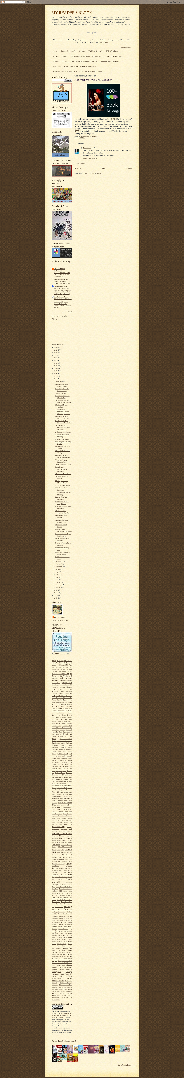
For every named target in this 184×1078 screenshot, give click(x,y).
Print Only (61, 893)
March (58, 582)
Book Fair (55, 719)
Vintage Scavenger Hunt (62, 972)
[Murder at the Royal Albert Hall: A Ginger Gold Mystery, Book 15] (128, 1051)
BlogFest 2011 (67, 709)
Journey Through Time (65, 812)
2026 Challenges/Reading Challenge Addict (87, 56)
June (57, 574)
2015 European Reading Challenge (63, 493)
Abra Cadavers (56, 683)
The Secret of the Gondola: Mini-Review (63, 512)
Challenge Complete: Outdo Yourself (61, 385)
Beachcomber (64, 704)
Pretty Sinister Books (61, 297)
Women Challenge (58, 993)
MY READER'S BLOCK (72, 12)
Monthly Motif (65, 846)
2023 (56, 355)
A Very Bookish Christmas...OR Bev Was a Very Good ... (62, 411)
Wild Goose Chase (57, 989)
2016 (56, 374)
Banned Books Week (61, 702)
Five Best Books (61, 784)
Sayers (70, 922)
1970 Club (69, 671)
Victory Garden (56, 965)
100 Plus (60, 660)
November (59, 561)
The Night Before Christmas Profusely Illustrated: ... (62, 427)
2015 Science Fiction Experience (61, 489)
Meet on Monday (58, 836)
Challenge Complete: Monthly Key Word (62, 456)
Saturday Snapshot (60, 922)
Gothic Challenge (57, 800)
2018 (56, 368)
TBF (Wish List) (112, 51)
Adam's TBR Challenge (62, 683)
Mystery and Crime (58, 859)
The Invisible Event (60, 286)
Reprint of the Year (66, 916)
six (71, 929)
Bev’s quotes (92, 32)
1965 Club (63, 671)
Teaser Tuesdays (63, 946)
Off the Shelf (66, 874)
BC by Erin (56, 704)
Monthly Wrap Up (58, 850)
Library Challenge (62, 818)
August (58, 569)
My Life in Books (65, 857)
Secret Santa (62, 926)
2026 (56, 347)
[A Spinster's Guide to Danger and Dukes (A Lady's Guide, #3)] (123, 1051)
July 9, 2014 (112, 119)
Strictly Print (67, 937)
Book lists (63, 719)
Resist (53, 918)
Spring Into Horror (66, 933)
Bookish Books (56, 726)
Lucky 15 (64, 829)
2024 (56, 353)
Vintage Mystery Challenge (62, 966)
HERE (57, 654)
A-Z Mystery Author (62, 679)
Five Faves (69, 784)
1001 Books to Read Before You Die (84, 61)
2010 (56, 598)
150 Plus (68, 665)
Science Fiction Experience (62, 924)
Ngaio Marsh (58, 870)
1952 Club (59, 669)
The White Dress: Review (63, 465)
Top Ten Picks (61, 954)
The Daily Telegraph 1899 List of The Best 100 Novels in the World (77, 71)
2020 (56, 363)
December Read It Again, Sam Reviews (63, 535)
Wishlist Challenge (66, 991)
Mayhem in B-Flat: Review (61, 526)
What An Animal (66, 978)
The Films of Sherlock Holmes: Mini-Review (63, 401)
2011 (56, 595)
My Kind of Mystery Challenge (61, 406)
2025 (56, 350)
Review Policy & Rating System (73, 51)
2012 (56, 593)
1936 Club (55, 667)
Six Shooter (56, 931)
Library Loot (67, 822)
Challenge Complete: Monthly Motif (61, 482)
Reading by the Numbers (62, 908)
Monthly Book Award (58, 842)
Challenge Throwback (62, 741)
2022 (56, 358)
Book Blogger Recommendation (62, 717)
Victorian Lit (55, 963)
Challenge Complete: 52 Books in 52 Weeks (62, 417)
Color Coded (67, 756)
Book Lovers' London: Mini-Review (62, 397)
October (58, 564)
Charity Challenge (66, 743)
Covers (70, 758)
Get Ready (61, 798)
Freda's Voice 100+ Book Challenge (63, 507)
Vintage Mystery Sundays (62, 968)
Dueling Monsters (60, 773)
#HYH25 (54, 661)
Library (53, 818)
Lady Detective (67, 814)
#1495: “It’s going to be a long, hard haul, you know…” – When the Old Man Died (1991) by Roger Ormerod (63, 291)
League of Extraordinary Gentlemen (62, 816)
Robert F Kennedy (57, 920)
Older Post (128, 168)
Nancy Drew (63, 868)
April (57, 580)
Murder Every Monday (64, 853)
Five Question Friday (57, 786)
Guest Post (68, 800)
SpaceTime (55, 933)
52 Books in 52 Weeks (62, 674)
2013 (56, 590)
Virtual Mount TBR (64, 976)
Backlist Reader (62, 700)
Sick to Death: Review (62, 439)
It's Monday (56, 809)
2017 (56, 371)
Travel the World (62, 956)
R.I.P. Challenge (62, 895)
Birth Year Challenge (64, 706)
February (59, 585)
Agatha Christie (64, 685)
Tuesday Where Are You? (65, 961)
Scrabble (54, 926)
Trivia (60, 959)
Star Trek (69, 935)
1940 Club (69, 667)
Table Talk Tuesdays (62, 944)
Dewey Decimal (62, 769)
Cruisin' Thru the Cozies (60, 764)
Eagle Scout (58, 775)
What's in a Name (58, 980)
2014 (56, 379)
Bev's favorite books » (125, 1065)
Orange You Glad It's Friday (59, 877)
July (57, 572)
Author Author (56, 698)
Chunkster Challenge (65, 749)
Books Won (55, 730)
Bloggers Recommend (58, 711)
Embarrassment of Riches (60, 777)
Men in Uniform (65, 838)
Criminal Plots (67, 762)
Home (55, 51)
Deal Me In (59, 766)
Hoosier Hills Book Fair (62, 805)
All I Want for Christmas (62, 686)
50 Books (55, 674)
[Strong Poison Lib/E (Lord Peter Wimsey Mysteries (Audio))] (76, 1051)
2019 (56, 366)
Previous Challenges (114, 56)
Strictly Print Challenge (59, 939)
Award (62, 698)
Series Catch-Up (63, 929)
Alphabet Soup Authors (62, 691)
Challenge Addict (66, 739)
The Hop (61, 950)
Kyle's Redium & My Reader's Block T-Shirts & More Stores (74, 66)
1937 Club (62, 667)
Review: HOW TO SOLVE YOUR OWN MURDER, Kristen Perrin (62, 274)
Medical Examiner (62, 833)
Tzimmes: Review (60, 393)
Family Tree (68, 781)
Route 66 (64, 920)
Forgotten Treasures (65, 790)
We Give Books (56, 978)
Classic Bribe (56, 751)
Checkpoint (55, 745)
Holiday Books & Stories (110, 61)
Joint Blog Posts (55, 812)
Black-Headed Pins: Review (61, 516)
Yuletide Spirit (56, 1000)
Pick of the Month (62, 887)
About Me (69, 680)
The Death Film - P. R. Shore (63, 299)
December (59, 381)
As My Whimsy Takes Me (64, 696)
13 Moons (60, 665)
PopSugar (55, 891)
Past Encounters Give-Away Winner (62, 503)
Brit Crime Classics (62, 732)
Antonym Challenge (58, 694)
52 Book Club (63, 673)
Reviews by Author (60, 61)
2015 (56, 376)
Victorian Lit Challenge (65, 963)
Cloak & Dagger (65, 753)
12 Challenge (66, 663)
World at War (61, 995)
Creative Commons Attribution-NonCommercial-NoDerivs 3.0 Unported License (61, 1015)
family (62, 781)
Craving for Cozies (58, 760)
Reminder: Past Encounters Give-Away (63, 530)
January (58, 587)
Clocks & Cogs (56, 756)
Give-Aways (68, 798)
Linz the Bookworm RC (62, 825)
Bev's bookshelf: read (64, 1041)
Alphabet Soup (65, 689)
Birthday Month (57, 708)
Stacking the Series (58, 935)
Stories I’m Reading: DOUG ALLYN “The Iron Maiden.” (62, 282)
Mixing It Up (67, 840)
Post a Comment (81, 163)
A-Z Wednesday (61, 680)
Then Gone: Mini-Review (63, 474)
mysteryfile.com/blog (61, 279)
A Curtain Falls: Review (62, 485)
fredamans (87, 147)
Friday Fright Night (66, 792)
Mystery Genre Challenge (58, 864)
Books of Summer (57, 728)
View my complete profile (60, 620)
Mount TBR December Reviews (62, 539)
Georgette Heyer (104, 42)
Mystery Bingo (67, 861)
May (57, 577)
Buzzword (58, 734)
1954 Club (65, 669)
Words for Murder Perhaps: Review (61, 461)
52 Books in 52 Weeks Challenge (62, 436)
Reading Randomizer (58, 912)
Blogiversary (60, 713)
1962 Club (57, 671)
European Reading (62, 779)
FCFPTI (53, 784)
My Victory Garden (60, 56)
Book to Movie (62, 721)
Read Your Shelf (61, 904)
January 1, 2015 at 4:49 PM (90, 158)
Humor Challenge (67, 807)
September (59, 566)
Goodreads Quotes (126, 47)
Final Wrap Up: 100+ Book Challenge (62, 390)
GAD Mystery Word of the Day (62, 795)
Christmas (55, 747)
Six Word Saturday (66, 931)
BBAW (70, 702)
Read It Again (60, 897)
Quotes (53, 895)
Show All (70, 311)
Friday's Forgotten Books (58, 794)
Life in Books (57, 824)
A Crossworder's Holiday (63, 432)
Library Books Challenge (64, 820)
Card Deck (60, 736)
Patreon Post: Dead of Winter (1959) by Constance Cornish (62, 305)
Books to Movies (67, 728)
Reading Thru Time (63, 914)
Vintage (63, 965)
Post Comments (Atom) (92, 173)
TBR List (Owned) (95, 51)
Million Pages (56, 840)
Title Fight (62, 952)
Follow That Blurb (62, 788)
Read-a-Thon (59, 907)
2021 (56, 360)
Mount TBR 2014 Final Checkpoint (62, 452)
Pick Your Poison (65, 888)
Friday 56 (55, 792)
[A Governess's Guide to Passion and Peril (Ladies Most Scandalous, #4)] (118, 1051)
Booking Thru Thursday (64, 723)
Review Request (60, 918)
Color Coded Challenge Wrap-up (62, 447)
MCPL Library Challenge (65, 831)
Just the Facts (57, 814)
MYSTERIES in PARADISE (59, 270)
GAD (66, 794)
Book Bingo (67, 715)
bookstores (62, 730)
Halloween (54, 803)
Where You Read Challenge (65, 987)
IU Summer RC (66, 809)
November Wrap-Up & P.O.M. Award (62, 553)
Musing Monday (56, 855)
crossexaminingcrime (61, 302)
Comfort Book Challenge (59, 758)
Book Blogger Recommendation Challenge (61, 469)
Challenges (56, 743)
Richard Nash (69, 918)
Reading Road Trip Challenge (61, 498)
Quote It (69, 893)
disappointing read (60, 771)
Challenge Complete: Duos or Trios (61, 521)
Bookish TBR (67, 726)
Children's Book (66, 745)
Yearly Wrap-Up (66, 997)
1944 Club (54, 669)
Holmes (54, 805)
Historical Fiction (65, 802)
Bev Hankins (59, 617)
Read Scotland (61, 900)
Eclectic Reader (67, 775)
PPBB (60, 891)
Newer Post (78, 168)
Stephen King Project (57, 937)
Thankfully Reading (62, 948)
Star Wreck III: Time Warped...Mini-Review (63, 422)
